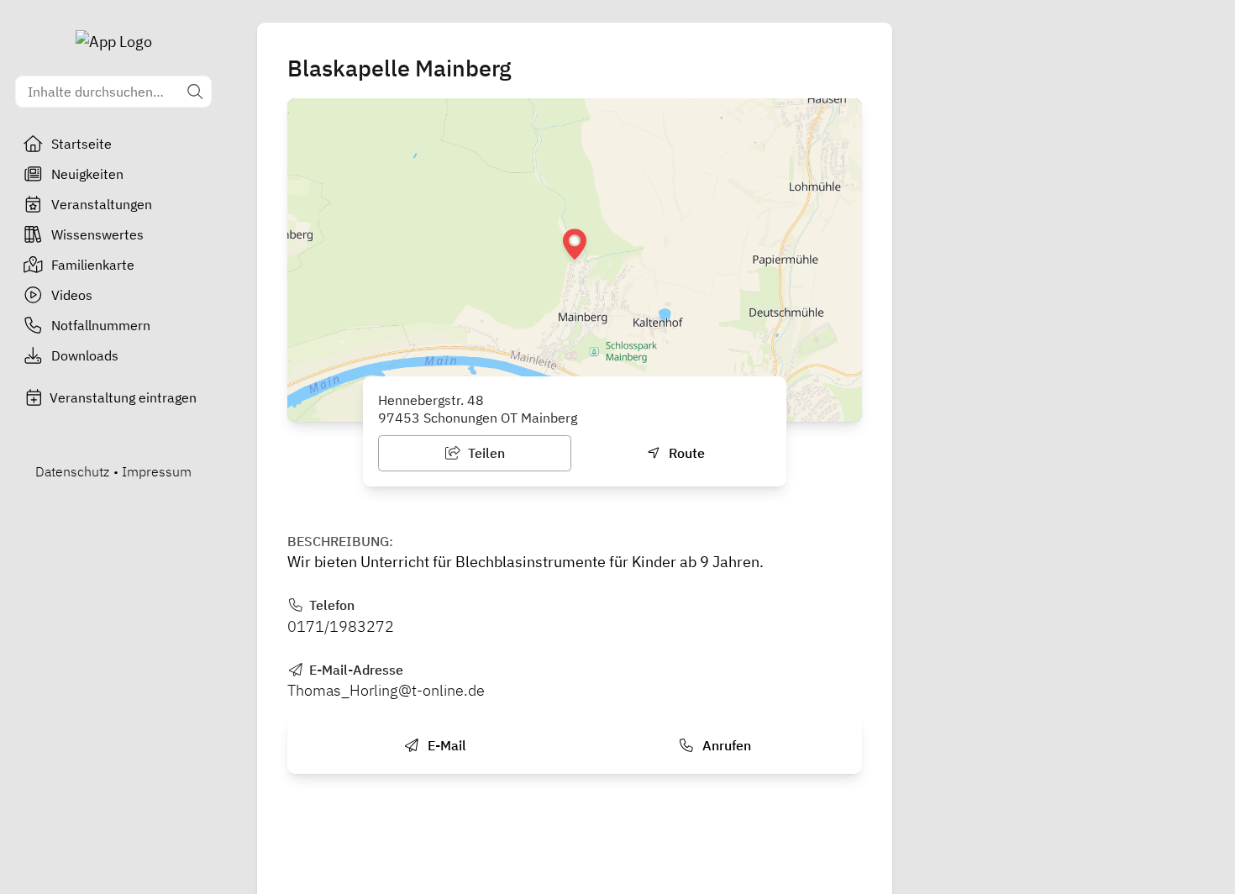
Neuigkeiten (87, 174)
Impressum (157, 471)
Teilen (485, 452)
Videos (71, 295)
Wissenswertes (97, 234)
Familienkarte (92, 264)
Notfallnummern (100, 325)
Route (685, 452)
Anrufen (725, 745)
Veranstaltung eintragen (123, 397)
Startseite (81, 143)
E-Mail (445, 745)
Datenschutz (72, 471)
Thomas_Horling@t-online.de (386, 690)
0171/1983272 (340, 626)
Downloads (84, 355)
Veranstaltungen (101, 204)
